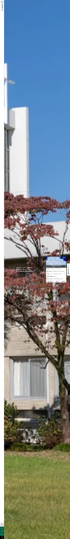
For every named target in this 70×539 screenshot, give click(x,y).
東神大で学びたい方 (50, 278)
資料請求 (2, 531)
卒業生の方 (57, 281)
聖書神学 (52, 271)
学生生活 (48, 273)
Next (65, 261)
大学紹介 (48, 268)
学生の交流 (60, 273)
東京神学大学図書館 (50, 276)
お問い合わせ (2, 534)
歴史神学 (58, 271)
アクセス (2, 528)
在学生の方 (63, 281)
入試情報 (54, 278)
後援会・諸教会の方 (50, 281)
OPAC (56, 276)
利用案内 (54, 276)
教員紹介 (63, 271)
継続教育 (62, 278)
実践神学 (61, 271)
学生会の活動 (56, 273)
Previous (47, 262)
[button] (2, 525)
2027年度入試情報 (68, 269)
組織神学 (55, 271)
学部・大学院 (49, 271)
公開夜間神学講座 (58, 278)
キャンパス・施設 (52, 273)
